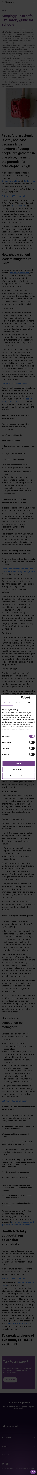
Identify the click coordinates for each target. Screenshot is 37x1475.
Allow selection (18, 769)
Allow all (18, 763)
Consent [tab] (7, 703)
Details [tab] (18, 703)
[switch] (32, 742)
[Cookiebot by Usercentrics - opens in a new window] (22, 697)
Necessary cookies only (18, 776)
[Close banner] (34, 697)
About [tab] (30, 703)
